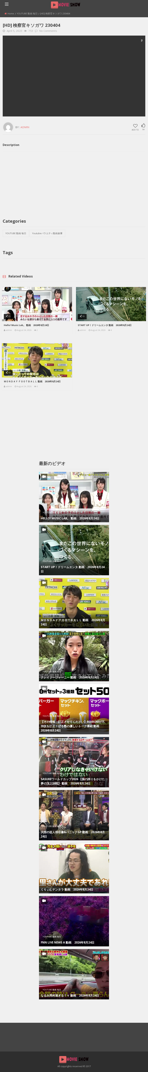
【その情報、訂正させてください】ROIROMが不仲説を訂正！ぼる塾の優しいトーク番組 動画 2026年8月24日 (73, 726)
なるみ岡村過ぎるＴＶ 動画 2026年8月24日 (70, 995)
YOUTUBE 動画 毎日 (27, 13)
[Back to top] (136, 1063)
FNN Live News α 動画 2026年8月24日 (67, 942)
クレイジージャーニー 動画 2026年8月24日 (70, 677)
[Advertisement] (74, 76)
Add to (135, 129)
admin (25, 127)
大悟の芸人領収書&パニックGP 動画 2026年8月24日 (73, 834)
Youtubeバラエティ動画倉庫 (47, 233)
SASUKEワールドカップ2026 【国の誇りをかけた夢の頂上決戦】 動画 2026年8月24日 (73, 781)
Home (11, 13)
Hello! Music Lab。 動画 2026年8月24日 (26, 325)
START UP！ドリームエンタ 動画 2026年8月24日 (105, 325)
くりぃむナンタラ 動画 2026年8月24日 (67, 889)
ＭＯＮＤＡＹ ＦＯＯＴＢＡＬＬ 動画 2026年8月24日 (32, 381)
